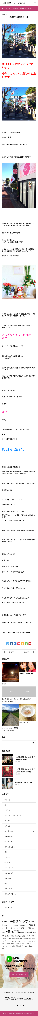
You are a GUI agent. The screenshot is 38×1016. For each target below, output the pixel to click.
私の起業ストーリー (11, 894)
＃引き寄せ (24, 946)
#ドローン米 (16, 928)
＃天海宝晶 (18, 946)
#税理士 (12, 936)
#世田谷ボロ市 (24, 928)
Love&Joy (8, 878)
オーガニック (13, 941)
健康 (8, 943)
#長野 (17, 938)
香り (6, 852)
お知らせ (7, 826)
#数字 (34, 932)
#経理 (16, 936)
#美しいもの (26, 936)
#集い (21, 938)
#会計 (29, 928)
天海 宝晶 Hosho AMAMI (13, 3)
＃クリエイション (27, 943)
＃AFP (12, 943)
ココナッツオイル (29, 941)
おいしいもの (9, 873)
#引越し (22, 932)
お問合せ (31, 992)
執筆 (6, 883)
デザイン (7, 810)
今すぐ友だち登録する (19, 974)
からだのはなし (10, 841)
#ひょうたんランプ (9, 925)
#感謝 (30, 932)
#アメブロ (18, 925)
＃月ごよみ (30, 946)
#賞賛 (14, 938)
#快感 (26, 932)
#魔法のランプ (30, 938)
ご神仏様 (7, 857)
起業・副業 (8, 888)
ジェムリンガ (9, 868)
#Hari (9, 921)
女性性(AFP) (9, 831)
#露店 (24, 938)
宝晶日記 (4, 14)
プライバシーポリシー (19, 992)
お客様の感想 (9, 836)
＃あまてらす (17, 943)
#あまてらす (19, 921)
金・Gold (7, 862)
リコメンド (8, 820)
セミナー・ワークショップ (13, 815)
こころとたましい (10, 847)
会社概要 (7, 992)
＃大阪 (13, 946)
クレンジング (20, 941)
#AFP (4, 921)
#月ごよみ (6, 936)
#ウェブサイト (25, 925)
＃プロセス (8, 946)
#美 (19, 936)
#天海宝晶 (13, 931)
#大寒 (33, 928)
